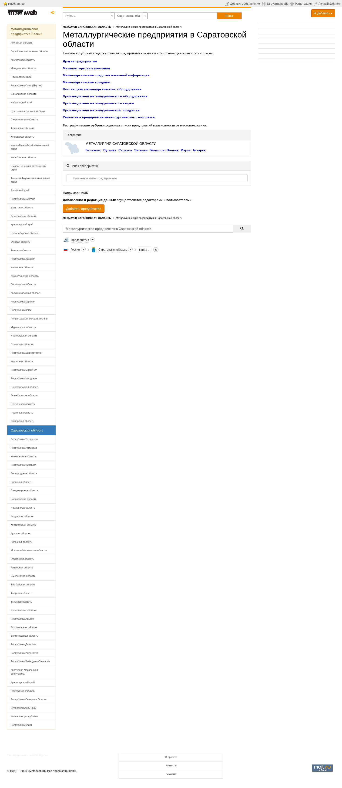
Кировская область (22, 361)
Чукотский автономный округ (28, 111)
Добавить (324, 13)
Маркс (186, 150)
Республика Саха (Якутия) (26, 85)
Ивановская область (23, 507)
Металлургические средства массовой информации (106, 75)
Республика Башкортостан (26, 352)
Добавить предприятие (83, 209)
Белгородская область (24, 473)
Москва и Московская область (29, 550)
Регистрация (303, 3)
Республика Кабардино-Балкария (30, 661)
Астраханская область (24, 627)
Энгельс (141, 150)
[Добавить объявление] (227, 3)
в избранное (16, 3)
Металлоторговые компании (86, 68)
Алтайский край (20, 190)
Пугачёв (110, 150)
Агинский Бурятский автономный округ (30, 180)
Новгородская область (24, 335)
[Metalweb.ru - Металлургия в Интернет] (22, 11)
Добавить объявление (245, 3)
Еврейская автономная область (29, 51)
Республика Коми (21, 310)
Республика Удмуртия (24, 447)
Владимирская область (24, 490)
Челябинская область (23, 157)
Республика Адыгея (22, 618)
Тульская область (21, 601)
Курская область (20, 533)
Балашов (157, 150)
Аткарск (199, 150)
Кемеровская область (24, 216)
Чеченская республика (24, 716)
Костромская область (23, 524)
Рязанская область (22, 567)
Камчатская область (23, 59)
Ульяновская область (23, 456)
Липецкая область (21, 541)
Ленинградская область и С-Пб (29, 318)
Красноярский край (22, 224)
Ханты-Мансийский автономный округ (30, 147)
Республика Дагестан (23, 644)
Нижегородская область (25, 387)
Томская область (21, 250)
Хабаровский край (21, 102)
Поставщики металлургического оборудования (102, 89)
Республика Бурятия (23, 198)
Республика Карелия (23, 301)
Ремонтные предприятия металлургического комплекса (109, 117)
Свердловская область (24, 119)
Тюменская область (22, 128)
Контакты (171, 765)
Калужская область (22, 516)
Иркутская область (22, 207)
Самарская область (22, 421)
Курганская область (22, 136)
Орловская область (22, 558)
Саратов (125, 150)
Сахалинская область (24, 93)
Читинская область (22, 267)
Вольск (173, 150)
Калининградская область (26, 293)
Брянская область (21, 482)
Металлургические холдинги (86, 82)
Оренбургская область (24, 395)
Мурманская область (23, 327)
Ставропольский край (23, 707)
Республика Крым (21, 724)
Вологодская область (23, 284)
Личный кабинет (329, 3)
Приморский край (21, 76)
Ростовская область (23, 690)
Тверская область (21, 593)
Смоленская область (23, 575)
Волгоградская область (24, 635)
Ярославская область (24, 610)
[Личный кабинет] (316, 3)
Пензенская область (23, 404)
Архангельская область (25, 276)
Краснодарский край (23, 682)
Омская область (20, 241)
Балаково (93, 150)
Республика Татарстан (24, 439)
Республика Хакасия (23, 258)
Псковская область (22, 344)
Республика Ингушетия (24, 653)
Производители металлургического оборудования (105, 96)
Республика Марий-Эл (24, 369)
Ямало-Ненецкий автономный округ (28, 168)
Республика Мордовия (24, 378)
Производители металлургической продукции (101, 110)
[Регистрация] (292, 3)
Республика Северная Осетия (29, 699)
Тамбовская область (23, 584)
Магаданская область (23, 68)
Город (143, 249)
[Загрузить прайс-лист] (264, 3)
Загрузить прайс (277, 3)
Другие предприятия (80, 61)
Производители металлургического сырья (98, 103)
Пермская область (22, 412)
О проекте (171, 757)
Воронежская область (24, 499)
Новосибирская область (25, 233)
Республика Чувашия (23, 464)
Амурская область (22, 42)
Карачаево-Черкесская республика (24, 672)
